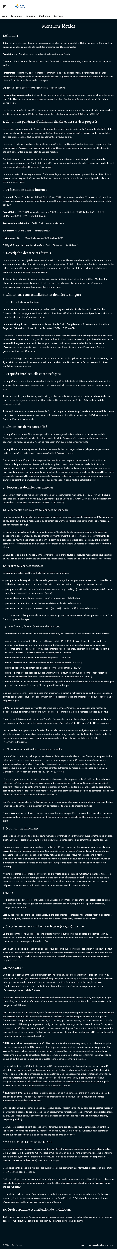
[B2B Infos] (20, 6)
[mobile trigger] (5, 6)
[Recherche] (112, 6)
